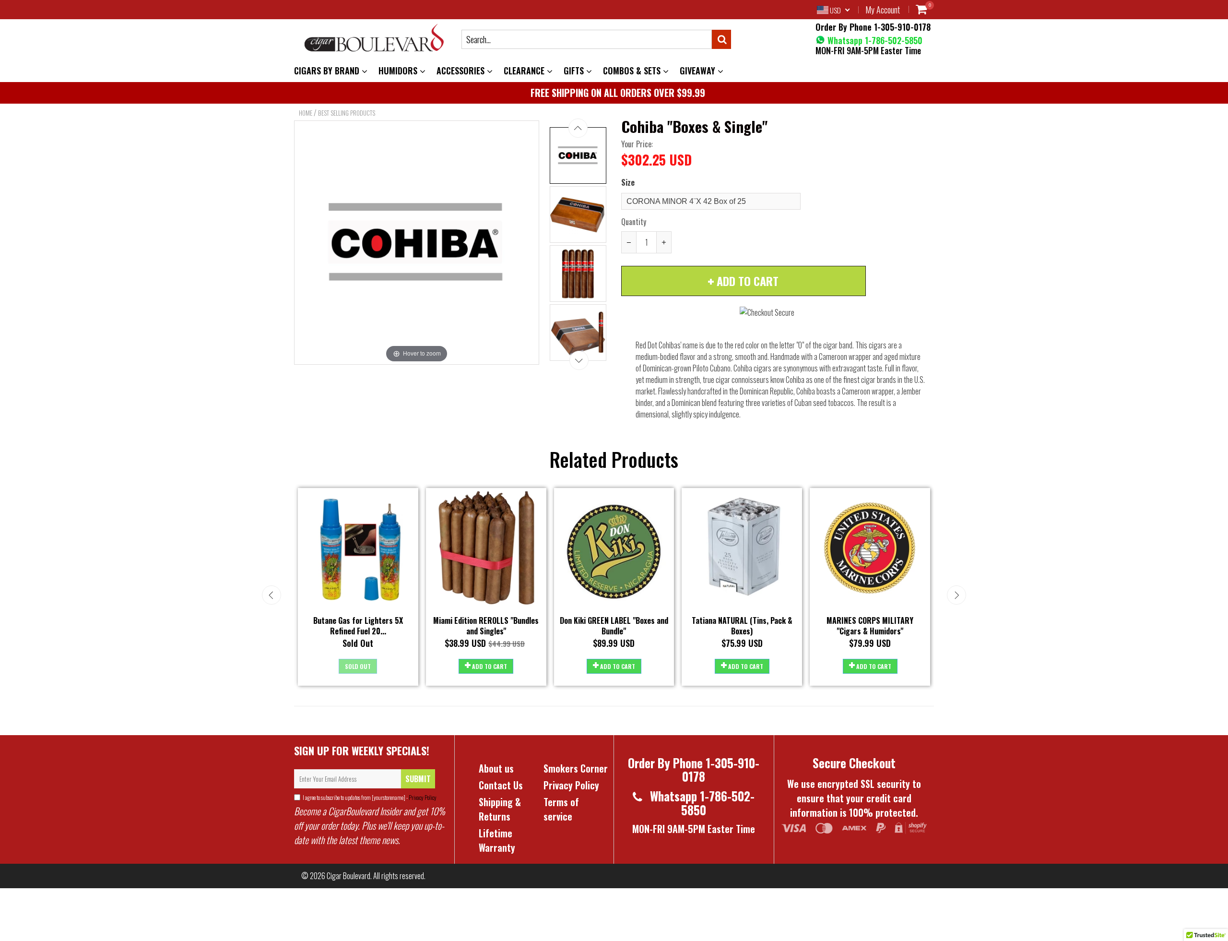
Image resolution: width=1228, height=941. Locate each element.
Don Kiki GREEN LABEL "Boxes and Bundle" (614, 626)
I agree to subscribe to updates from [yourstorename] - (370, 797)
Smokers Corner (575, 768)
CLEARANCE (525, 70)
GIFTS (575, 70)
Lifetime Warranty (497, 840)
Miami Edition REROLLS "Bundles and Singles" (486, 626)
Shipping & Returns (500, 809)
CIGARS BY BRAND (328, 70)
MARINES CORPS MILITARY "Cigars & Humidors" (870, 626)
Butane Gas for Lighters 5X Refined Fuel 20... (358, 626)
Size (628, 182)
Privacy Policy (422, 797)
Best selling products (346, 113)
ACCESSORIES (462, 70)
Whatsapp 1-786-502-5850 (873, 40)
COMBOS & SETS (633, 70)
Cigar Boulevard (348, 875)
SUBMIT (418, 779)
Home (305, 113)
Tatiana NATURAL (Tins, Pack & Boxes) (742, 626)
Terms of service (561, 809)
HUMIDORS (399, 70)
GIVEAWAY (699, 70)
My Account (882, 9)
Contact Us (501, 785)
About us (496, 768)
